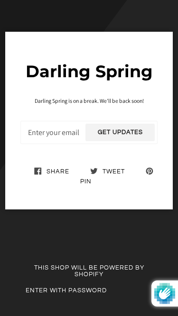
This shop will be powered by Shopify (89, 271)
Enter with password (66, 290)
